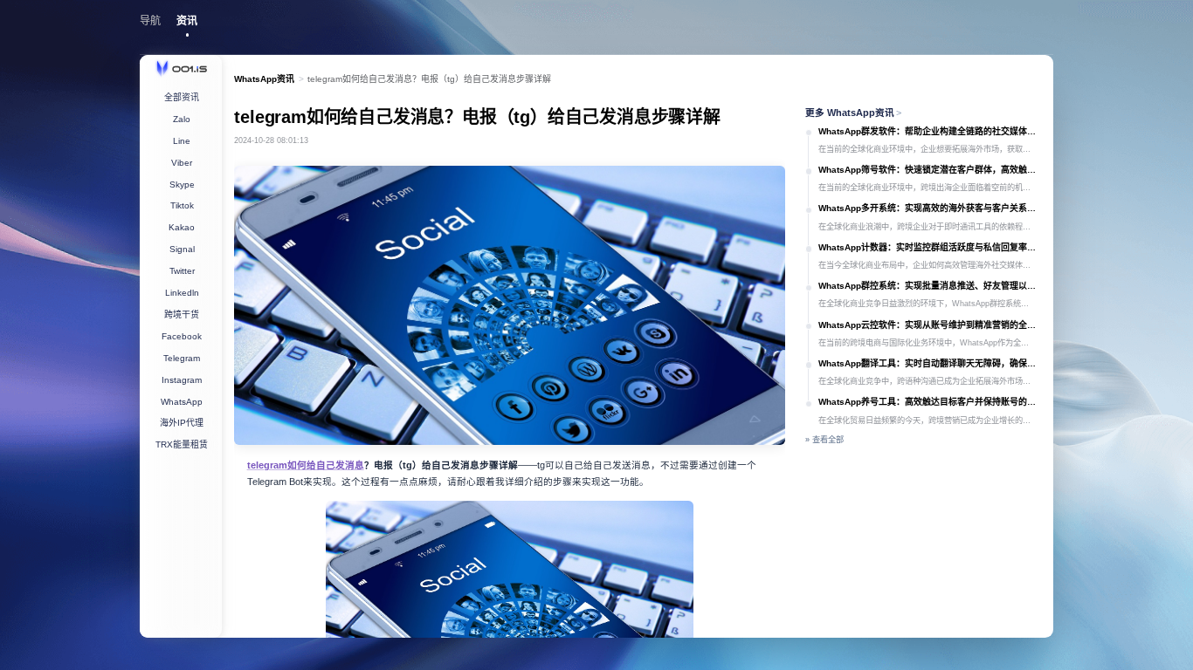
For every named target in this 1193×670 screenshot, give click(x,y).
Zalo (181, 119)
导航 (150, 21)
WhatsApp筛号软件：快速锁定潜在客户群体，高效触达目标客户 (929, 169)
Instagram (182, 380)
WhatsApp (182, 402)
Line (181, 141)
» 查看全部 (824, 439)
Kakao (182, 227)
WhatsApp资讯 (264, 79)
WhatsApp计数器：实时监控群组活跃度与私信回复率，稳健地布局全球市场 (929, 247)
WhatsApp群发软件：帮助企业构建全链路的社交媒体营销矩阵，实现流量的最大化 (929, 131)
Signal (182, 249)
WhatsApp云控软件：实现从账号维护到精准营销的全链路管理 (929, 325)
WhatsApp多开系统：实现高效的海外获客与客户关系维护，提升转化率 (929, 208)
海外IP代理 (181, 422)
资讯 (186, 21)
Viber (181, 163)
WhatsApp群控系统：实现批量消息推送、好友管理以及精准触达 (929, 286)
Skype (182, 184)
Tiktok (182, 205)
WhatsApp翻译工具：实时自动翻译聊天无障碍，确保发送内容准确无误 (929, 363)
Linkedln (182, 292)
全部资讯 (181, 97)
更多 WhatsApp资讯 (853, 112)
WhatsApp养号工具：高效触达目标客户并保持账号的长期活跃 (929, 402)
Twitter (182, 271)
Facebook (182, 336)
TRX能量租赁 (181, 444)
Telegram (181, 358)
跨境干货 (181, 314)
